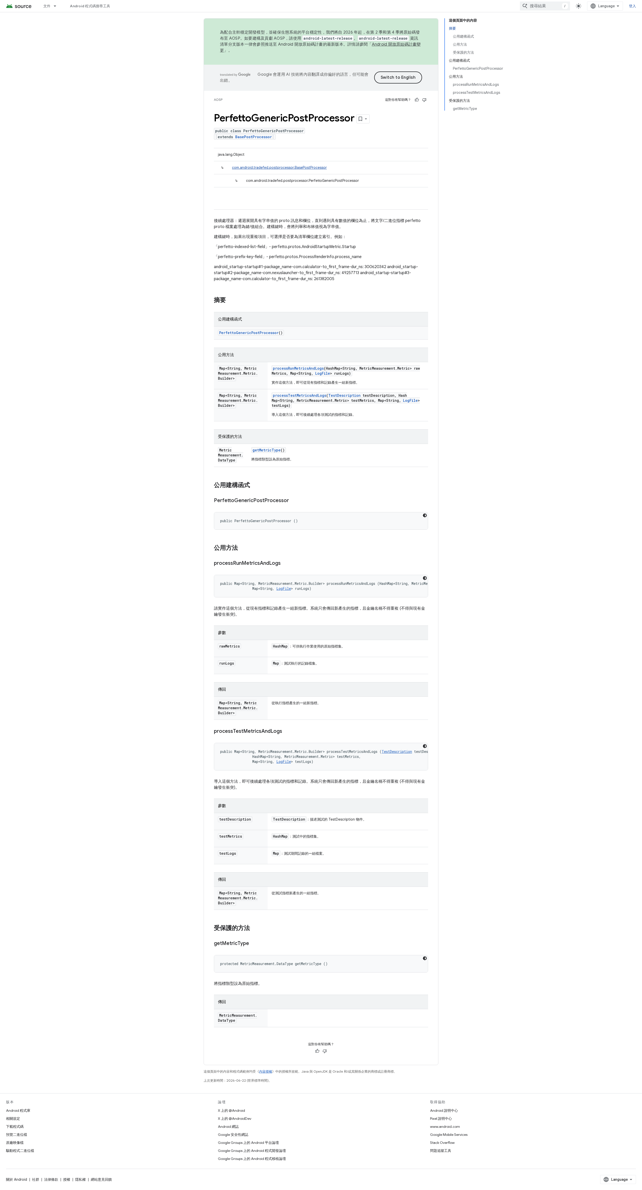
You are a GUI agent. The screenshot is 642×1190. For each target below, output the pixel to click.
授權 (66, 1179)
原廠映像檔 (15, 1142)
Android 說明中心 (444, 1110)
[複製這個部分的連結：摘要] (231, 300)
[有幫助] (417, 100)
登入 (632, 6)
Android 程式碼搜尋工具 (90, 6)
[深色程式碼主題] (425, 515)
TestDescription (344, 395)
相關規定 (13, 1118)
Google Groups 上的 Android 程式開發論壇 (252, 1150)
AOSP (218, 100)
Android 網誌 (228, 1126)
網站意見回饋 (101, 1179)
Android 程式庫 (18, 1110)
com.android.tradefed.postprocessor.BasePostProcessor (279, 167)
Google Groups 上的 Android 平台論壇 (248, 1142)
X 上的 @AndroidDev (234, 1118)
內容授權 (265, 1071)
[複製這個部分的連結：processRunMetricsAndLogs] (286, 564)
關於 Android (16, 1179)
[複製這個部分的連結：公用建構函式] (255, 486)
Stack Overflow (442, 1142)
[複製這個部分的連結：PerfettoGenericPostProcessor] (294, 501)
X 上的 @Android (231, 1110)
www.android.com (445, 1126)
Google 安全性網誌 (233, 1134)
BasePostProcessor (253, 136)
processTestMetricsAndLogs (299, 395)
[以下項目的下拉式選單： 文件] (57, 6)
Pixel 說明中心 (441, 1118)
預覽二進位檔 (16, 1134)
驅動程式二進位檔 (20, 1150)
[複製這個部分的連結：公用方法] (243, 548)
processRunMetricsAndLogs (298, 368)
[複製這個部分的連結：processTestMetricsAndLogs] (287, 732)
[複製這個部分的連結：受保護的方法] (255, 928)
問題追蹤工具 (440, 1150)
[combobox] (545, 6)
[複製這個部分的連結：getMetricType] (254, 944)
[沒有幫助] (424, 100)
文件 (47, 6)
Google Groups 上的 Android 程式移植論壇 (252, 1158)
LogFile (322, 373)
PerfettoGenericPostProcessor (249, 332)
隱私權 (80, 1179)
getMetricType (267, 450)
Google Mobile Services (448, 1134)
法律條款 (51, 1179)
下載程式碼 (15, 1126)
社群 (35, 1179)
